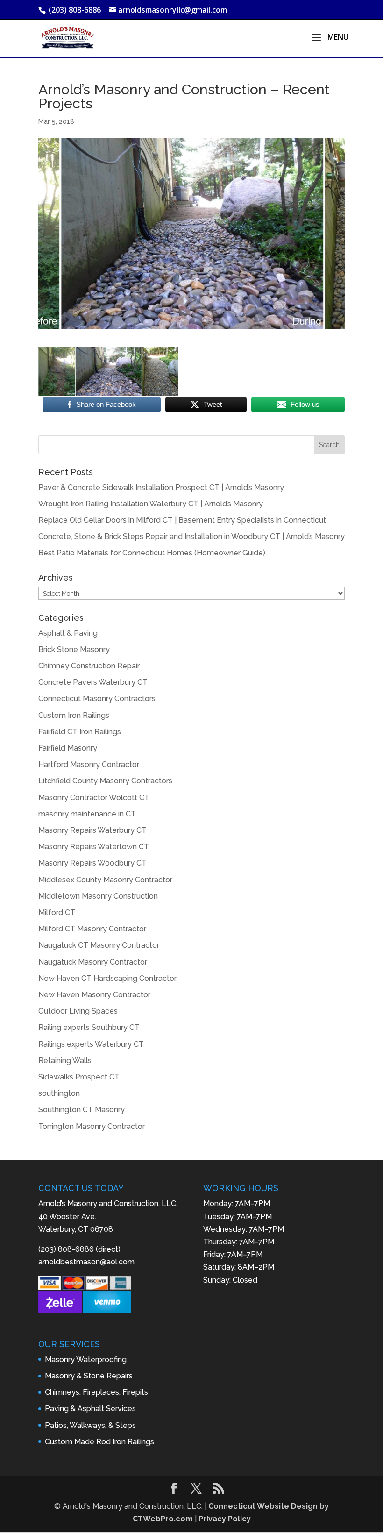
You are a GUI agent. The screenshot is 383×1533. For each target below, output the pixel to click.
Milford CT (56, 912)
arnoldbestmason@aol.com (86, 1261)
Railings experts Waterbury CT (91, 1044)
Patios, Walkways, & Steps (90, 1425)
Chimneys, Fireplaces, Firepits (96, 1392)
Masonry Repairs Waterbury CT (92, 830)
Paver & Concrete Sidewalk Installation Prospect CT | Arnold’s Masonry (161, 487)
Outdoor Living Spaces (78, 1011)
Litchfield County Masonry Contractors (105, 780)
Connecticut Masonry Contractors (97, 698)
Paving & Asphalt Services (90, 1408)
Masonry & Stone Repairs (89, 1375)
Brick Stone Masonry (74, 649)
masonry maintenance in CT (87, 813)
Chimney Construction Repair (89, 665)
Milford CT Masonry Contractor (92, 928)
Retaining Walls (65, 1060)
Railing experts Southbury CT (89, 1027)
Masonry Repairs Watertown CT (93, 846)
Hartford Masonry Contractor (88, 764)
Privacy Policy (225, 1518)
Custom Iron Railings (73, 715)
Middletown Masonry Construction (98, 896)
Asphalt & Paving (68, 633)
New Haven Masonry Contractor (94, 994)
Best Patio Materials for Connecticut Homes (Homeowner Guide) (151, 552)
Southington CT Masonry (81, 1109)
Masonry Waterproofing (86, 1359)
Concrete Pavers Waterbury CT (93, 682)
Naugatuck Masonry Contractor (92, 962)
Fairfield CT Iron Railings (79, 731)
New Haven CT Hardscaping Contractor (107, 978)
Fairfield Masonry (67, 748)
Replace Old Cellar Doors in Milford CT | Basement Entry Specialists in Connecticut (182, 520)
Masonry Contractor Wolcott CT (93, 797)
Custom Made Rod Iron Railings (99, 1441)
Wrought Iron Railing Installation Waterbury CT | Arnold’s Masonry (150, 503)
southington (59, 1093)
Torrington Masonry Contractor (91, 1126)
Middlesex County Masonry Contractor (105, 879)
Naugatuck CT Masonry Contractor (98, 945)
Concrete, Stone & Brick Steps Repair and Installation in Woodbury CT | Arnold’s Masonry (191, 536)
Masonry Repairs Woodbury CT (92, 863)
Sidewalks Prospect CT (79, 1076)
